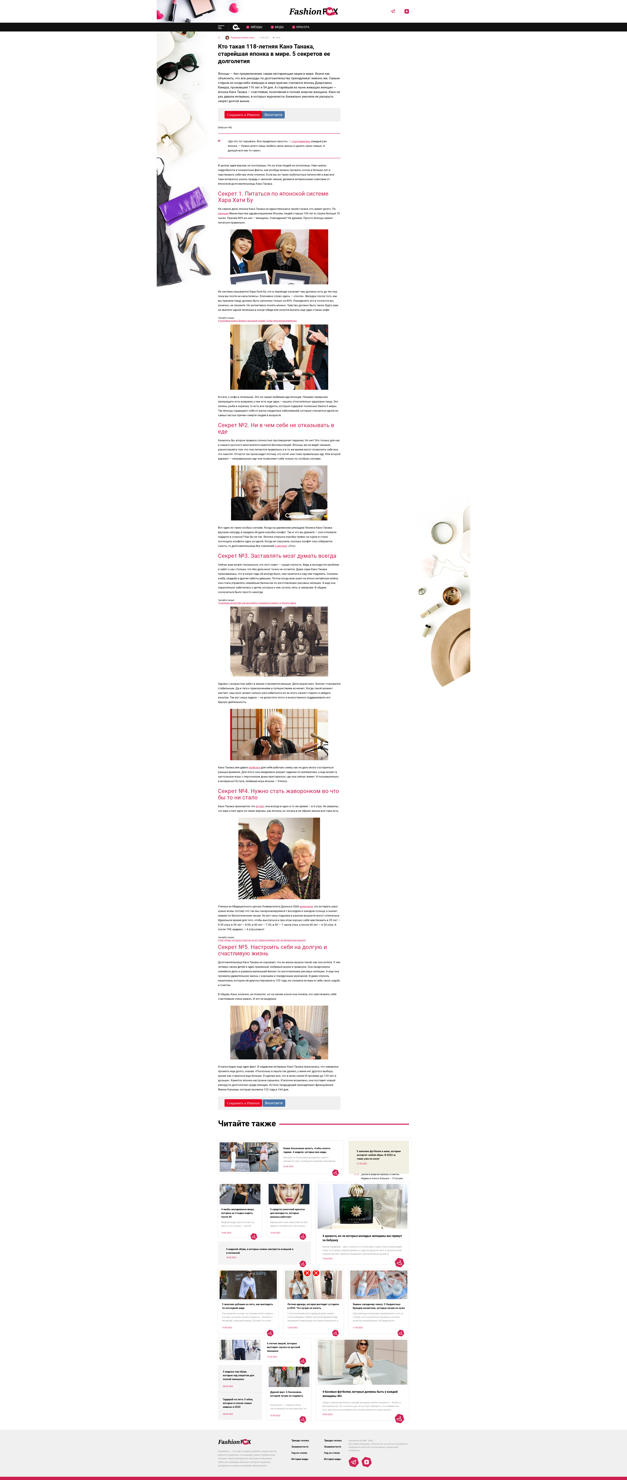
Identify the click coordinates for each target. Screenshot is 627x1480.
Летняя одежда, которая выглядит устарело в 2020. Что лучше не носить (313, 1306)
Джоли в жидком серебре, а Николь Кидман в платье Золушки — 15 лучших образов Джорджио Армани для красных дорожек (383, 1176)
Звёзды (256, 27)
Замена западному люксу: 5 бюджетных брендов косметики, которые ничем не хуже (379, 1306)
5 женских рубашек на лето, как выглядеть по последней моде (247, 1306)
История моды (299, 1459)
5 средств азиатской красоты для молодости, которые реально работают (287, 1213)
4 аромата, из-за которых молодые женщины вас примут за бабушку (362, 1238)
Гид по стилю (299, 1452)
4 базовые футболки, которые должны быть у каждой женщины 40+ (360, 1394)
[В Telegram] (390, 11)
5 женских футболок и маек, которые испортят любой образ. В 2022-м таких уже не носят (379, 1155)
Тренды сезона (300, 1440)
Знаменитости (299, 1446)
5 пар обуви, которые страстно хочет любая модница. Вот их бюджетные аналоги (262, 940)
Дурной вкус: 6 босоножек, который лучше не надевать (286, 1394)
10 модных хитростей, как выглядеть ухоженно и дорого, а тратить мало (257, 603)
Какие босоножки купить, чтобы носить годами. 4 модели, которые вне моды (306, 1150)
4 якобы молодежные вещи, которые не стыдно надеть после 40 (237, 1213)
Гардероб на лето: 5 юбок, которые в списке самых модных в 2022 (238, 1403)
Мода (279, 27)
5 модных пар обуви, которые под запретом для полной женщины (238, 1375)
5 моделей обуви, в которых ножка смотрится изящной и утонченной (259, 1251)
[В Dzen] (404, 11)
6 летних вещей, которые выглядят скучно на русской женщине (283, 1347)
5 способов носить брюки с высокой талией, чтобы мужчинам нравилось (257, 320)
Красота (302, 27)
